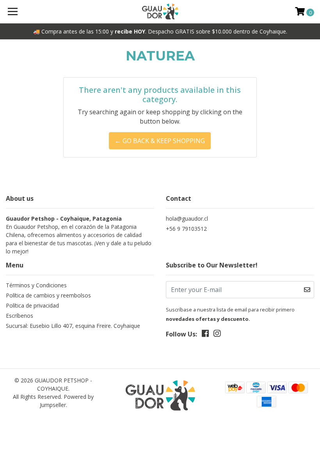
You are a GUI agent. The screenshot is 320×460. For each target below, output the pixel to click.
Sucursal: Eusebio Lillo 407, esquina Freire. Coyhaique (73, 325)
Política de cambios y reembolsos (48, 295)
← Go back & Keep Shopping (160, 140)
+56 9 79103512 (186, 228)
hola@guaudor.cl (187, 218)
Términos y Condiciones (36, 285)
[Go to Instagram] (216, 334)
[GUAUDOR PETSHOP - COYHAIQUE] (160, 11)
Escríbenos (19, 315)
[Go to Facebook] (205, 334)
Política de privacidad (32, 305)
